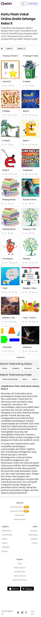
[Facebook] (22, 612)
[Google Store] (27, 589)
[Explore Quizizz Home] (6, 3)
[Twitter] (18, 612)
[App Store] (13, 589)
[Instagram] (26, 612)
